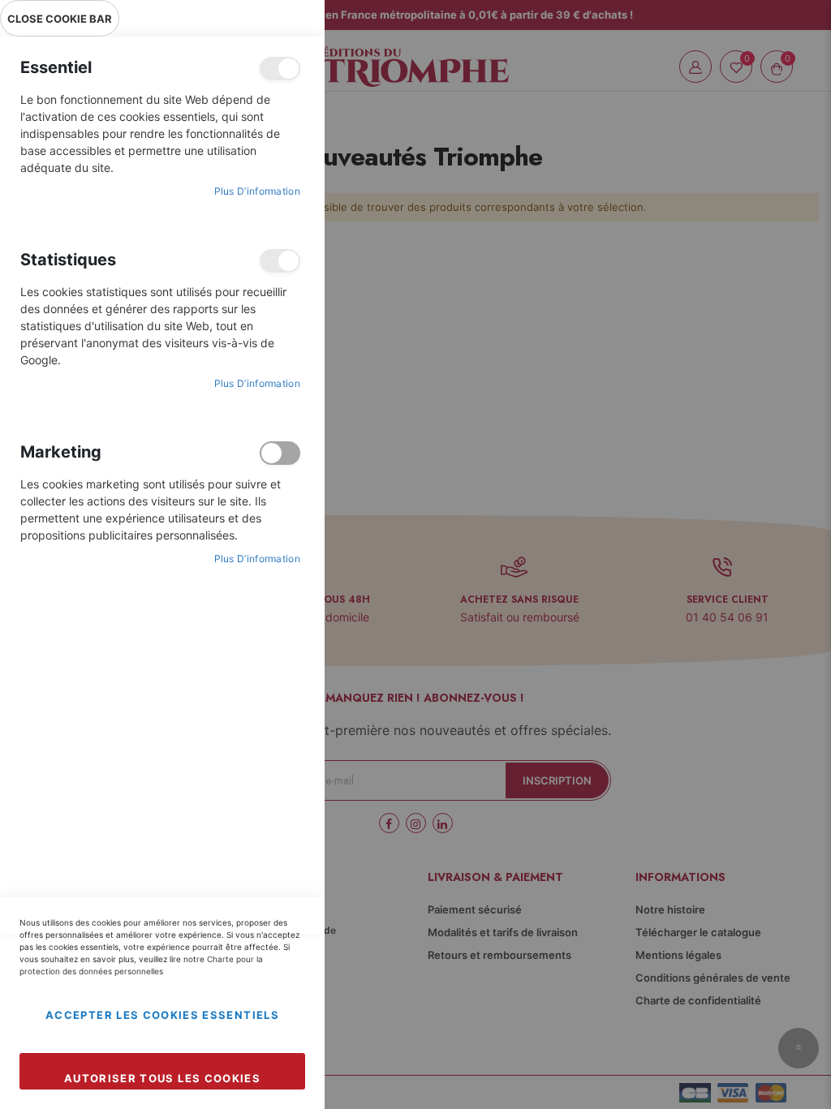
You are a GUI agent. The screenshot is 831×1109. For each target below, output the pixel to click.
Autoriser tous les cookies (162, 1078)
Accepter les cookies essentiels (162, 1014)
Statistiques (280, 261)
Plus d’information (257, 191)
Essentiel (280, 68)
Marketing (280, 453)
